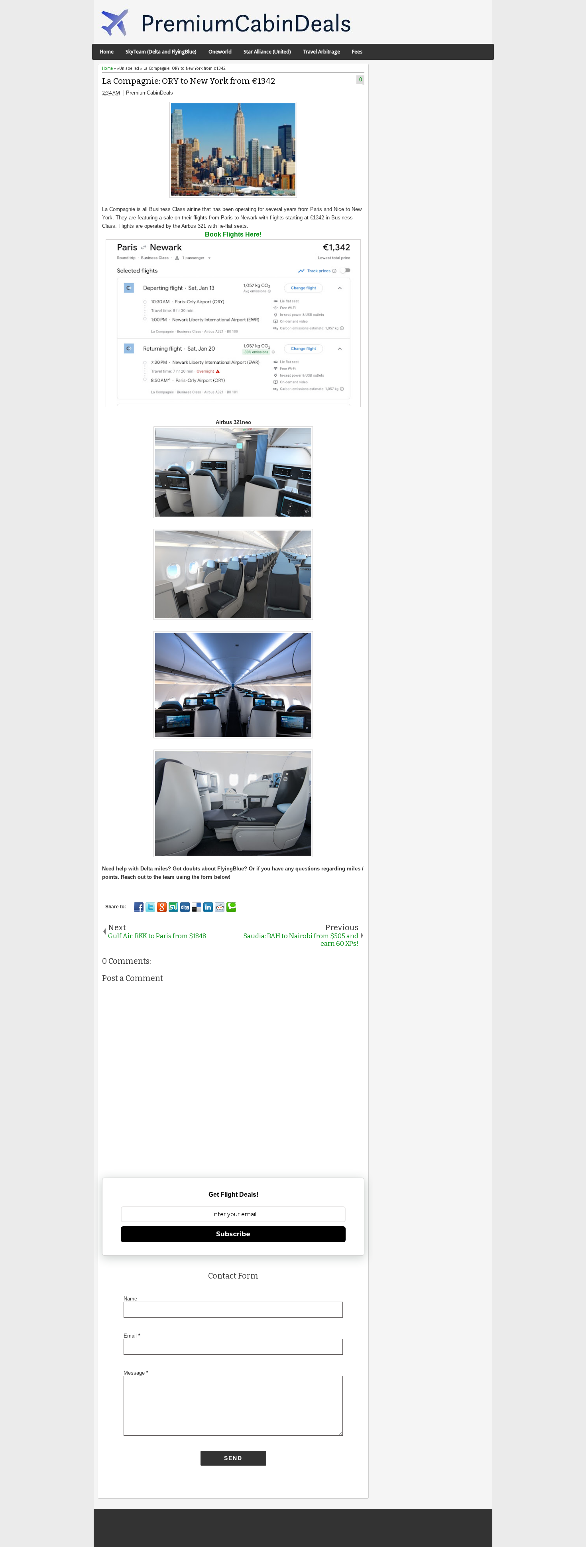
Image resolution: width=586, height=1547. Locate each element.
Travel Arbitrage (321, 52)
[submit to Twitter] (150, 907)
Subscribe (233, 1234)
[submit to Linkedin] (208, 907)
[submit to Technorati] (231, 907)
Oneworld (220, 52)
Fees (357, 52)
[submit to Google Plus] (162, 907)
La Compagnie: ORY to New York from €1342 (188, 81)
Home (107, 52)
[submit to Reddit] (219, 907)
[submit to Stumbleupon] (173, 907)
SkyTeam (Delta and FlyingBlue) (161, 52)
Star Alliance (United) (267, 52)
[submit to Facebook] (139, 907)
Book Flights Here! (233, 234)
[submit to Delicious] (196, 907)
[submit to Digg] (185, 907)
